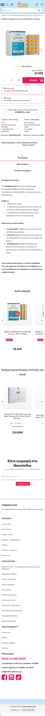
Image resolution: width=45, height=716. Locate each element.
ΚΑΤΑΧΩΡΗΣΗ (23, 484)
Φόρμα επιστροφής (9, 621)
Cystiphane (18, 143)
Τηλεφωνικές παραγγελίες (11, 605)
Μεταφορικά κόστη (8, 600)
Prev (2, 320)
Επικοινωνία (6, 632)
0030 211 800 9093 (14, 658)
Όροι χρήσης (6, 590)
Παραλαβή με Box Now (10, 616)
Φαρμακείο (6, 555)
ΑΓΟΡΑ (33, 80)
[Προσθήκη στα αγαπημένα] (40, 50)
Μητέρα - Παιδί (7, 534)
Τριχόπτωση (37, 15)
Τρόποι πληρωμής (8, 584)
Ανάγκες (29, 15)
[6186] (22, 42)
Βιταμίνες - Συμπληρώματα (11, 540)
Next (41, 320)
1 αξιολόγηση (26, 66)
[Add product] (18, 80)
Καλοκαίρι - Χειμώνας (9, 550)
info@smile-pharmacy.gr (12, 672)
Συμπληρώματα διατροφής (16, 15)
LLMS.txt (5, 648)
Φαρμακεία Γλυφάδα (9, 574)
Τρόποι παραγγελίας (9, 579)
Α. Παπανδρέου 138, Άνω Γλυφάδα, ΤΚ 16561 (20, 663)
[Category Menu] (2, 5)
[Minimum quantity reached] (3, 80)
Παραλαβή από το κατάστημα (12, 610)
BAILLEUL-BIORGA (28, 145)
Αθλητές (5, 545)
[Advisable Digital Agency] (22, 709)
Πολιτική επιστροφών (9, 595)
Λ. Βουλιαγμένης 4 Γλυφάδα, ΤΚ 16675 (18, 667)
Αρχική (4, 15)
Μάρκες (4, 637)
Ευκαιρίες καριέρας (8, 643)
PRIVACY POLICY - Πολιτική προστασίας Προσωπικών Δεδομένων (21, 568)
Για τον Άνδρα (6, 529)
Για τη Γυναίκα (6, 524)
